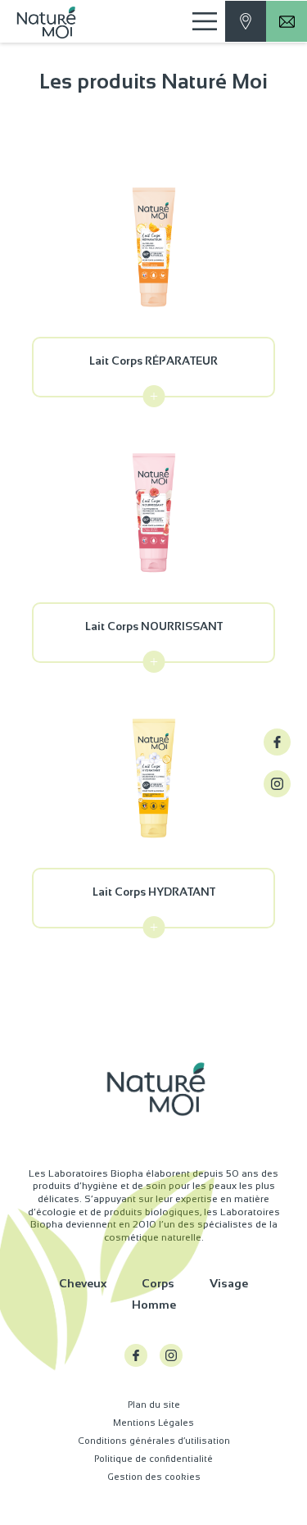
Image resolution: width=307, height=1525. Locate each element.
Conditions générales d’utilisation (154, 1441)
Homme (154, 1304)
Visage (229, 1283)
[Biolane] (51, 21)
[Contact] (245, 21)
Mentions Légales (153, 1422)
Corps (158, 1283)
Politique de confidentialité (153, 1459)
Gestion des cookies (154, 1477)
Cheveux (82, 1283)
